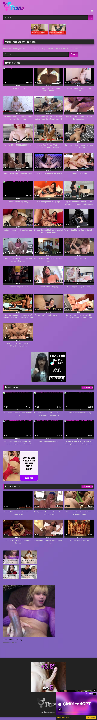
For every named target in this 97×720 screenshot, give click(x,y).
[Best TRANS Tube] (48, 7)
